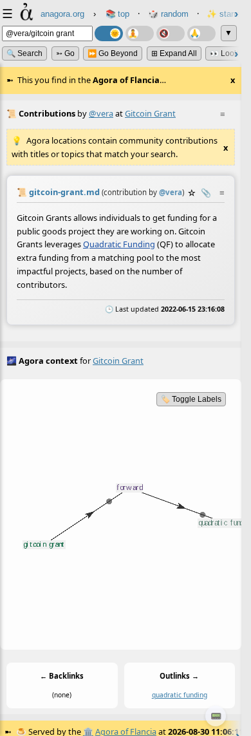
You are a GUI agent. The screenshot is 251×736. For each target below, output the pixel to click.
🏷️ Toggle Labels (191, 399)
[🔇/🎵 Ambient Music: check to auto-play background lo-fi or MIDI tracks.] (170, 33)
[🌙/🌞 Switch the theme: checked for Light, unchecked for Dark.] (109, 33)
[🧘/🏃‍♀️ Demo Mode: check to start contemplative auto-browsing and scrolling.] (140, 33)
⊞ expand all (174, 53)
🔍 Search (24, 53)
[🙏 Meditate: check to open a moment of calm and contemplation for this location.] (201, 33)
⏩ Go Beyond (113, 53)
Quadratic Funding (119, 244)
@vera (101, 113)
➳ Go (65, 53)
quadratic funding (179, 694)
